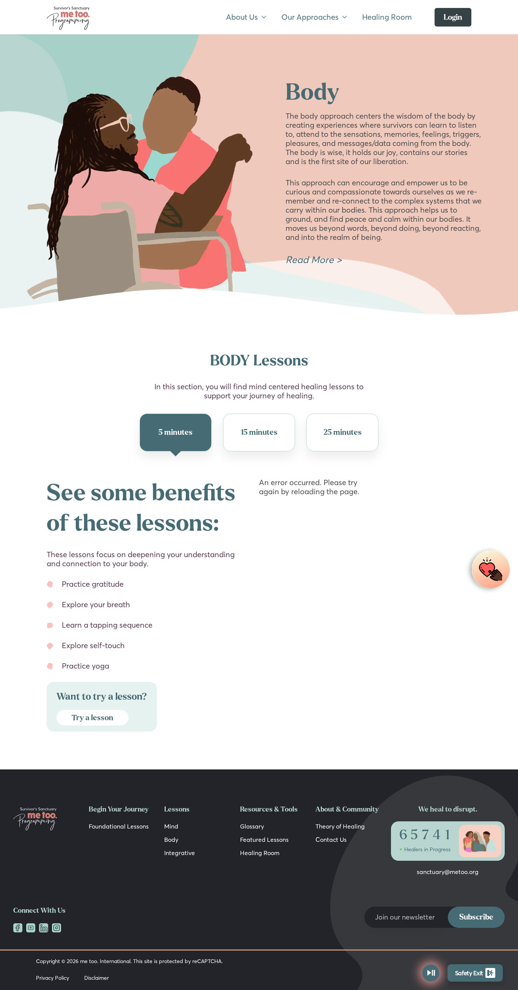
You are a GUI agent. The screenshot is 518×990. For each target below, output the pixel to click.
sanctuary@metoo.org (448, 872)
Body (171, 839)
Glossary (252, 826)
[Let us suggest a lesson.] (489, 570)
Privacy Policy (52, 977)
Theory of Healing (340, 826)
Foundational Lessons (119, 826)
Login (453, 17)
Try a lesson (92, 718)
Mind (171, 826)
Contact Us (331, 839)
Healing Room (387, 17)
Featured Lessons (264, 839)
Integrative (179, 853)
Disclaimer (96, 977)
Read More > (314, 259)
